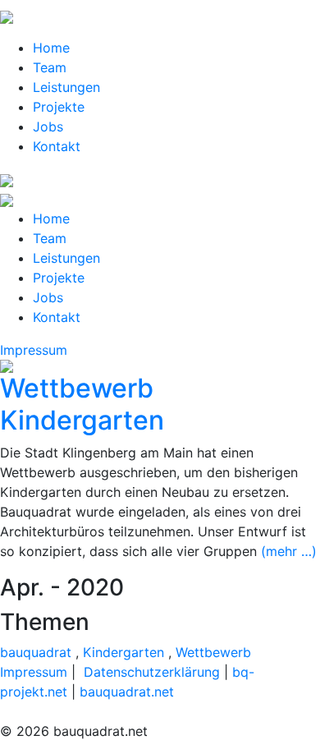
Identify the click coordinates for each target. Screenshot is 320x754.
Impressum (33, 350)
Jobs (48, 126)
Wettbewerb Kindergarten (82, 403)
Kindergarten (123, 652)
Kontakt (56, 146)
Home (51, 47)
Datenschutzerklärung (152, 672)
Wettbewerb (213, 652)
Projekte (59, 107)
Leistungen (66, 87)
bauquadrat (35, 652)
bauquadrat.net (127, 691)
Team (49, 67)
